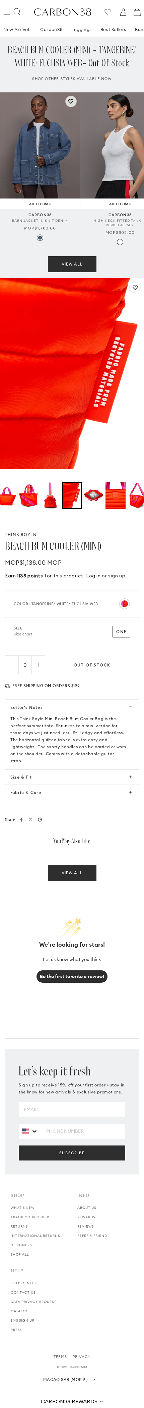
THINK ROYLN (21, 534)
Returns (19, 1226)
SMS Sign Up (22, 1320)
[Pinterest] (40, 820)
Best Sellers (113, 29)
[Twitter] (30, 819)
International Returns (35, 1236)
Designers (21, 1245)
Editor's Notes (26, 707)
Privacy (81, 1357)
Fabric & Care (26, 792)
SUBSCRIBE (72, 1152)
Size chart (23, 634)
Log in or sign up (105, 576)
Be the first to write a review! (72, 976)
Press (16, 1330)
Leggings (81, 29)
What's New (22, 1208)
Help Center (24, 1283)
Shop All (20, 1254)
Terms (60, 1357)
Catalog (20, 1311)
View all (72, 264)
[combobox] (30, 1131)
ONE (121, 631)
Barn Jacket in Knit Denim (40, 220)
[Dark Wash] (40, 238)
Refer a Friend (92, 1236)
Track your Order (30, 1217)
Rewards (86, 1217)
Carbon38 (51, 29)
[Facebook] (21, 820)
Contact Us (23, 1292)
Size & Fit (21, 777)
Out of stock (92, 664)
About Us (86, 1208)
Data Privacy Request (33, 1302)
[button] (72, 1401)
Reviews (85, 1226)
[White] (120, 242)
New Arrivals (17, 29)
